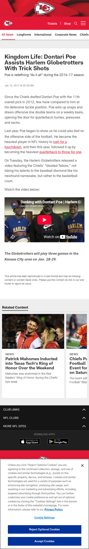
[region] (44, 504)
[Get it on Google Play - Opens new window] (58, 444)
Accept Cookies (45, 541)
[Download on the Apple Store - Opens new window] (29, 442)
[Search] (75, 23)
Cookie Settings (44, 517)
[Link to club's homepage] (8, 21)
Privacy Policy (53, 509)
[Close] (82, 465)
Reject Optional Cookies (44, 529)
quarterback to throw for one (60, 152)
